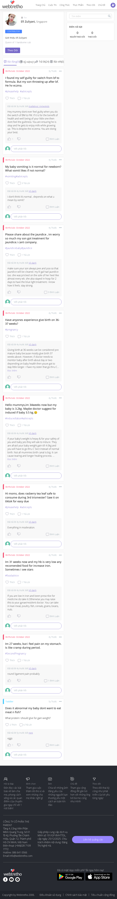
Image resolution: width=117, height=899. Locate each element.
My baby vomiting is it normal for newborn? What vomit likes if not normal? (33, 168)
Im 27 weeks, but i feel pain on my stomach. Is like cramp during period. (33, 645)
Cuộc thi (52, 5)
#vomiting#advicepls (16, 176)
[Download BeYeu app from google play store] (70, 879)
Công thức (65, 5)
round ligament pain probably (23, 673)
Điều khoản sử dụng (50, 895)
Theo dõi (91, 5)
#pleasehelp (12, 91)
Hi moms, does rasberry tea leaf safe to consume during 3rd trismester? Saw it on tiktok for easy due (32, 497)
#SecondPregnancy (15, 653)
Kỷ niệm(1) (29, 62)
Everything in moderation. (21, 527)
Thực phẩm (78, 5)
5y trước (53, 701)
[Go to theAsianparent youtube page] (11, 879)
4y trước (53, 159)
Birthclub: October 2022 (17, 71)
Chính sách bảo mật (76, 895)
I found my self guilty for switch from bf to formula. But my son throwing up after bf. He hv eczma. (32, 81)
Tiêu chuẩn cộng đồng (103, 895)
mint (31, 732)
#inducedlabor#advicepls (19, 418)
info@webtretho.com (21, 855)
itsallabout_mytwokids (39, 106)
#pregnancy (11, 329)
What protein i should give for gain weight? (28, 718)
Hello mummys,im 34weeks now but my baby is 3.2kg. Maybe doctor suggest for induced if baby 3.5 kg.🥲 (31, 408)
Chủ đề (101, 5)
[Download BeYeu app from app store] (98, 879)
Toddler (9, 701)
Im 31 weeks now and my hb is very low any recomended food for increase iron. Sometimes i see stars (33, 565)
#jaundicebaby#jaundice (18, 248)
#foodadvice (12, 575)
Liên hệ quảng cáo (93, 839)
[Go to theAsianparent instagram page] (17, 879)
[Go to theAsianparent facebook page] (5, 879)
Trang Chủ (40, 5)
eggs (9, 738)
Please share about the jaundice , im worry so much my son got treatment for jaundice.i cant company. (32, 238)
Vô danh (32, 191)
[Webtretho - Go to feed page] (12, 5)
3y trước (53, 71)
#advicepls (26, 91)
